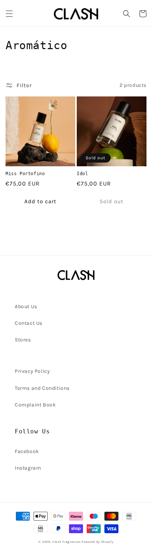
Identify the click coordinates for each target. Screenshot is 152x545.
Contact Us (28, 323)
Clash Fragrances (66, 542)
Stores (23, 340)
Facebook (27, 451)
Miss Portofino (25, 173)
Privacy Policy (32, 371)
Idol (82, 173)
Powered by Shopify (98, 542)
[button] (9, 14)
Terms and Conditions (42, 388)
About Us (26, 306)
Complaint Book (35, 405)
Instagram (28, 468)
